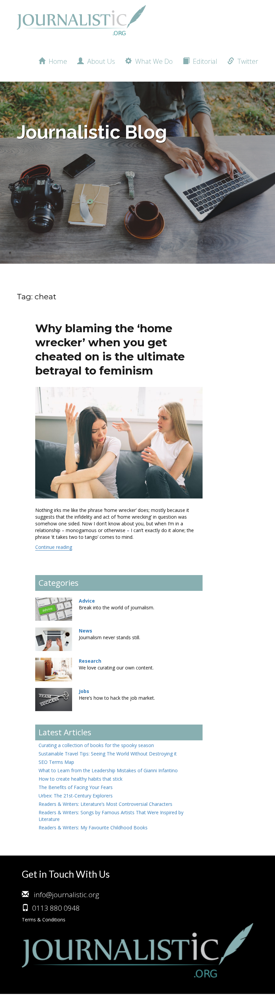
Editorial (203, 61)
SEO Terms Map (56, 762)
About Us (99, 61)
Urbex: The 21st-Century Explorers (76, 795)
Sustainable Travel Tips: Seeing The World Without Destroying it (108, 753)
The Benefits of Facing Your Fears (76, 787)
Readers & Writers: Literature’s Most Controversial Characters (105, 804)
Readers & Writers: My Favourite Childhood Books (93, 827)
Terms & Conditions (43, 919)
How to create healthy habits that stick (80, 779)
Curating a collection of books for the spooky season (96, 745)
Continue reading (53, 547)
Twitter (246, 61)
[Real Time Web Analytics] (13, 997)
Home (56, 61)
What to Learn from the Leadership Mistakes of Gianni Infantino (108, 770)
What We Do (152, 61)
